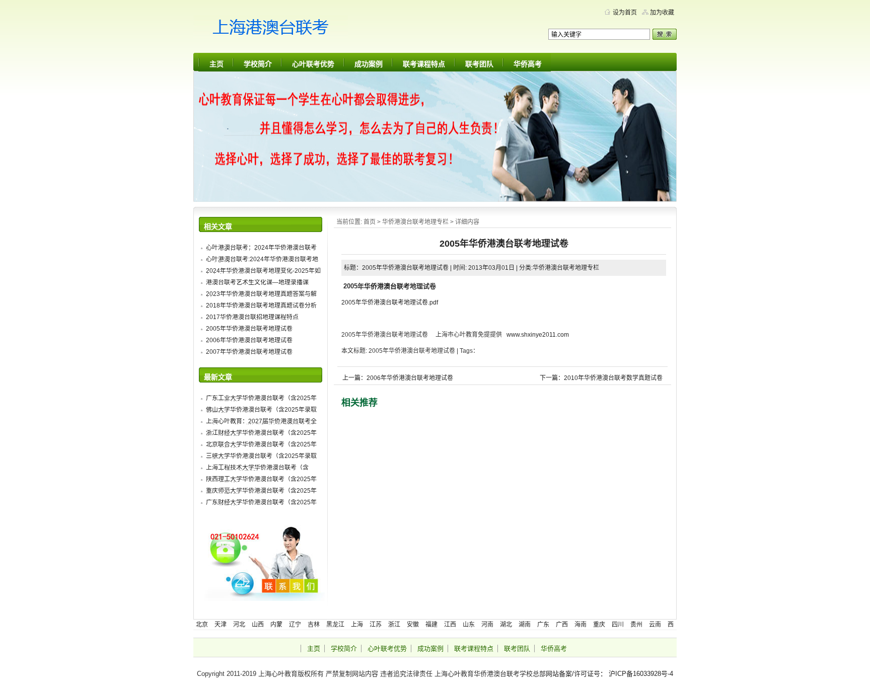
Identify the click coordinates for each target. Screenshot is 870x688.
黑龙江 (335, 624)
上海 (357, 624)
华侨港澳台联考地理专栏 (415, 221)
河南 (487, 624)
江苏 (376, 624)
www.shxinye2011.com (537, 334)
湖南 (525, 624)
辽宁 (295, 624)
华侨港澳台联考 (387, 286)
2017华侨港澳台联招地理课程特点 (252, 317)
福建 (431, 624)
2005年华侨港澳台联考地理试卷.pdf (389, 302)
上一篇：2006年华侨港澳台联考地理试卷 (397, 377)
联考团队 (479, 64)
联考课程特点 (424, 64)
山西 (258, 624)
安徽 (413, 624)
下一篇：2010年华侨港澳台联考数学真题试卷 (601, 377)
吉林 (314, 624)
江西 (450, 624)
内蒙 (276, 624)
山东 (469, 624)
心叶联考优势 (313, 64)
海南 (580, 624)
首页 (370, 221)
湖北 (506, 624)
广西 (562, 624)
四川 (618, 624)
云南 (655, 624)
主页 (216, 64)
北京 (202, 624)
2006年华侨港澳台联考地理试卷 (249, 340)
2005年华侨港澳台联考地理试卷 (249, 328)
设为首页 (625, 12)
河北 (239, 624)
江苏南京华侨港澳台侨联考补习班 (289, 30)
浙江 (394, 624)
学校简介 (258, 64)
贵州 (636, 624)
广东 (543, 624)
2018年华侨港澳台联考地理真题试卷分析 (261, 305)
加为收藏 (662, 12)
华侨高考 (528, 64)
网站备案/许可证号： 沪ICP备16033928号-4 (609, 673)
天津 (220, 624)
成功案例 (368, 64)
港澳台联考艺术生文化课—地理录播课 (257, 282)
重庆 (599, 624)
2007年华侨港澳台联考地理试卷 (249, 351)
